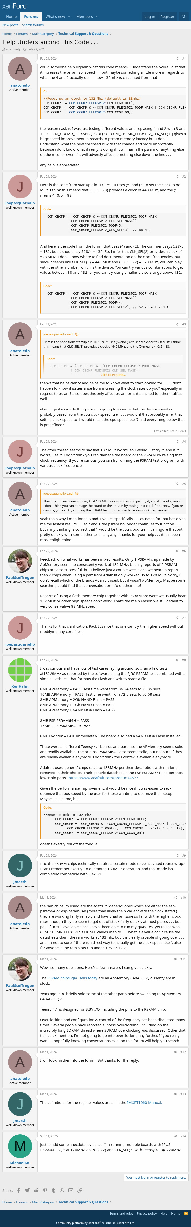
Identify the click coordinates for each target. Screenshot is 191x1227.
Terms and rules (121, 1213)
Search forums (33, 25)
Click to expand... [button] (113, 374)
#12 (183, 1052)
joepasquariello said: (58, 334)
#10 (183, 897)
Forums (31, 16)
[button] (69, 16)
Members (84, 16)
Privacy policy (147, 1213)
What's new (55, 16)
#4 (184, 441)
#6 (184, 551)
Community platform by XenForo (95, 1223)
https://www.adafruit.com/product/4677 (103, 777)
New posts (10, 25)
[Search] (184, 16)
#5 (184, 484)
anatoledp (13, 49)
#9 (184, 855)
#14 (183, 1136)
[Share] (177, 59)
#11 (183, 959)
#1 (184, 58)
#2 (184, 176)
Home (11, 16)
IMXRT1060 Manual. (144, 1102)
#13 (183, 1094)
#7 (184, 618)
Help (163, 1213)
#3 (184, 324)
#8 (184, 660)
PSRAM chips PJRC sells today (72, 977)
